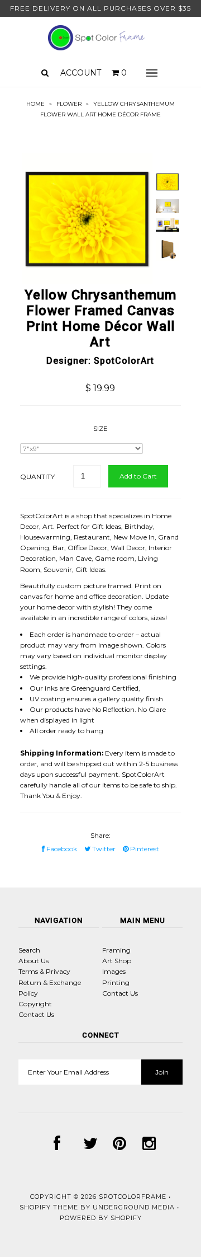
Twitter (103, 849)
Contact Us (36, 1014)
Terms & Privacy (44, 971)
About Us (33, 960)
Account (80, 73)
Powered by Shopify (101, 1218)
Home (35, 103)
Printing (116, 982)
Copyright (35, 1004)
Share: (100, 835)
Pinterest (143, 849)
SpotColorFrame (132, 1196)
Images (114, 971)
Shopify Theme (49, 1207)
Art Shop (116, 960)
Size (100, 428)
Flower (69, 103)
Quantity (37, 476)
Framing (116, 950)
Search (29, 950)
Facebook (61, 849)
